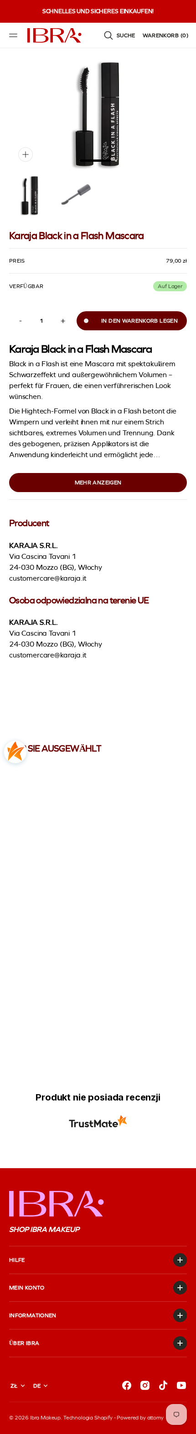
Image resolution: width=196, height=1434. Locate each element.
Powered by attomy (140, 1417)
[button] (14, 35)
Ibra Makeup (45, 1417)
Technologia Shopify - (89, 1417)
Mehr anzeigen (98, 482)
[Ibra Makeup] (54, 35)
